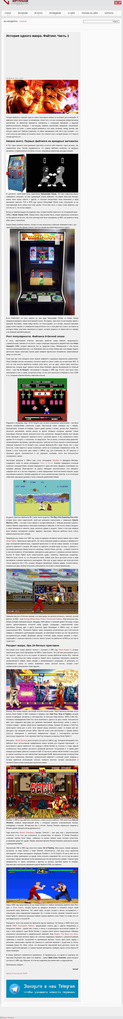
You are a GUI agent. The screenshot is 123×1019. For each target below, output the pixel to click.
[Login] (116, 2)
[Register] (120, 2)
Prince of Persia (46, 463)
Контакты (109, 13)
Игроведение (55, 13)
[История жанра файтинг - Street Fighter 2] (42, 689)
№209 (25, 973)
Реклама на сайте (90, 13)
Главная (22, 21)
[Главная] (16, 4)
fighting (8, 973)
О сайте (71, 13)
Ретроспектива (17, 973)
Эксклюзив (23, 13)
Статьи (8, 13)
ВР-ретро (38, 13)
